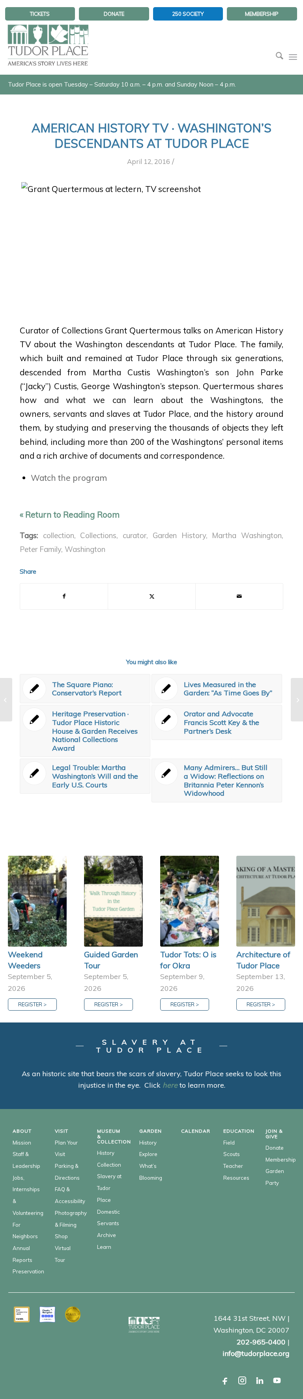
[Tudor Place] (48, 41)
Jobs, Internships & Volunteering (25, 1195)
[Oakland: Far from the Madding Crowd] (6, 699)
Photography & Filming (67, 1219)
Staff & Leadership (25, 1160)
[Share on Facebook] (64, 596)
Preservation (25, 1271)
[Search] (275, 57)
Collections (98, 535)
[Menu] (293, 57)
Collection (109, 1165)
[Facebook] (225, 1380)
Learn (104, 1247)
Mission (22, 1142)
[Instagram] (242, 1380)
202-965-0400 (261, 1341)
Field (229, 1142)
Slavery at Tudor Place (109, 1188)
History (105, 1153)
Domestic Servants (108, 1218)
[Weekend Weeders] (37, 901)
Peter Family (40, 549)
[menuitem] (40, 14)
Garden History (179, 535)
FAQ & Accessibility (67, 1195)
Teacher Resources (235, 1172)
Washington (85, 549)
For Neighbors (25, 1231)
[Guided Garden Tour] (113, 901)
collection (58, 535)
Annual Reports (22, 1254)
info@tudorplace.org (256, 1353)
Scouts (231, 1154)
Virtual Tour (63, 1254)
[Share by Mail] (239, 596)
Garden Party (275, 1177)
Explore (148, 1154)
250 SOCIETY (188, 14)
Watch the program (69, 478)
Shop (61, 1236)
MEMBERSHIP (262, 14)
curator (134, 535)
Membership (278, 1159)
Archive (106, 1235)
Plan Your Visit (66, 1148)
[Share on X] (151, 596)
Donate (275, 1148)
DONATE (114, 14)
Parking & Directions (67, 1172)
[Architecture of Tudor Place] (265, 901)
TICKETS (40, 14)
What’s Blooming (150, 1172)
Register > (32, 1004)
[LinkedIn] (259, 1380)
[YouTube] (277, 1380)
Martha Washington (247, 535)
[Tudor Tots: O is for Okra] (189, 901)
